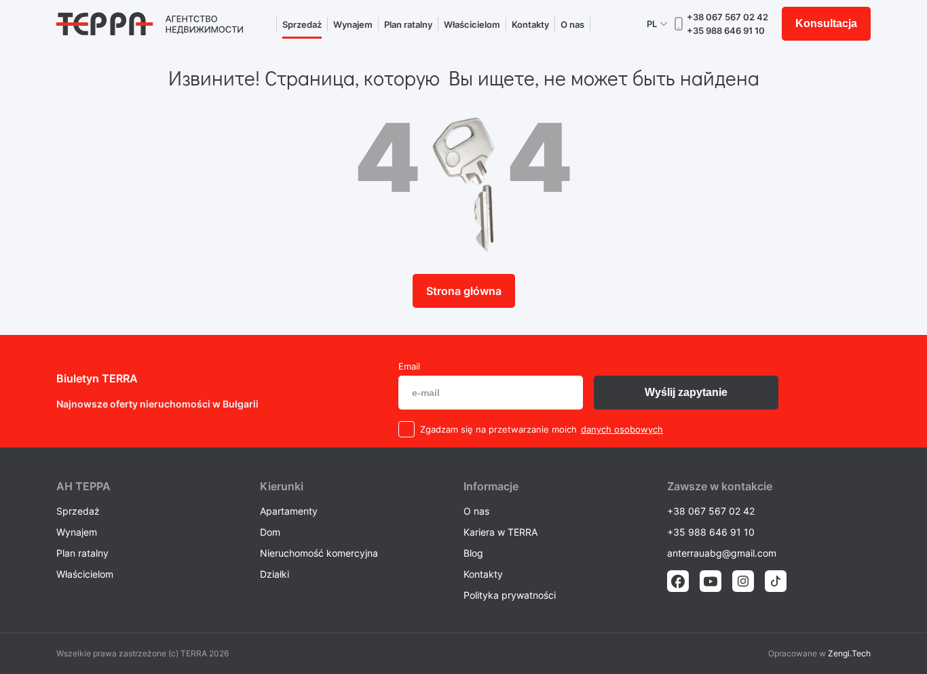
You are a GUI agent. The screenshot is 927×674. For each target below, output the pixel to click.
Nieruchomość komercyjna (319, 553)
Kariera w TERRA (500, 532)
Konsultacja (826, 23)
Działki (274, 574)
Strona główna (464, 291)
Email (409, 366)
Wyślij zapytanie (686, 392)
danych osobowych (622, 429)
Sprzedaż (302, 24)
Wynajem (353, 24)
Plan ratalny (408, 24)
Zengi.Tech (849, 653)
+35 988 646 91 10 (726, 30)
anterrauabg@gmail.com (721, 553)
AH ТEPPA (83, 486)
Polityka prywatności (509, 595)
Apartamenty (289, 511)
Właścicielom (472, 24)
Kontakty (530, 24)
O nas (572, 24)
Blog (473, 553)
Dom (270, 532)
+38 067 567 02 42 (727, 17)
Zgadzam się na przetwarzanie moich (498, 429)
